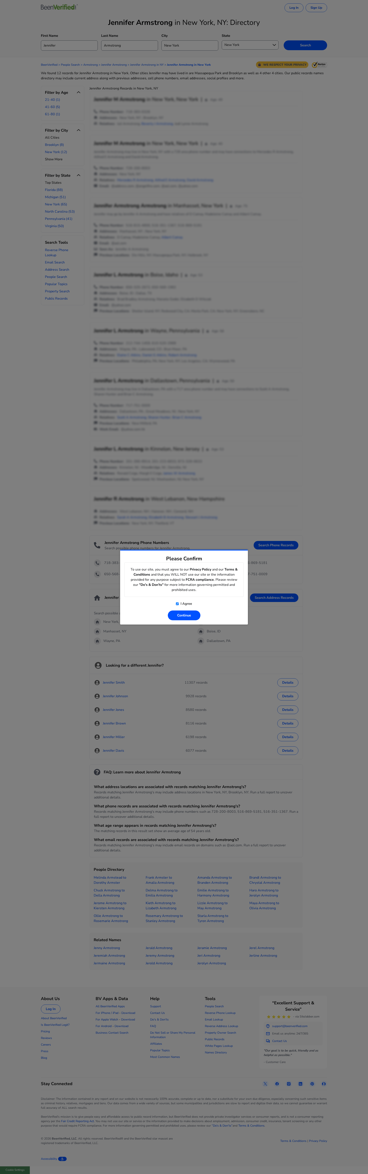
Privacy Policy (200, 569)
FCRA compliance (200, 579)
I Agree (186, 603)
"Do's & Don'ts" (151, 584)
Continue (184, 615)
